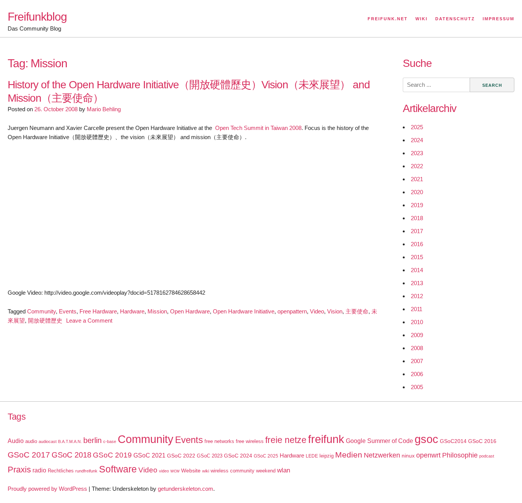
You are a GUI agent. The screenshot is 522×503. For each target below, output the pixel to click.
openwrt (428, 455)
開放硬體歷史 (45, 320)
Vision (334, 311)
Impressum (498, 18)
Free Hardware (98, 311)
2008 (417, 348)
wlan (283, 470)
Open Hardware (190, 311)
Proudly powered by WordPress (47, 488)
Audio (16, 441)
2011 (416, 309)
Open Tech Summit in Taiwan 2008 (258, 128)
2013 (417, 283)
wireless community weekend (243, 471)
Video (317, 311)
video (164, 471)
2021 (417, 179)
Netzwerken (382, 455)
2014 (417, 270)
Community (41, 311)
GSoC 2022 (181, 456)
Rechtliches (61, 471)
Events (67, 311)
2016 (417, 244)
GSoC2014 (453, 441)
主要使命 (356, 311)
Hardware (132, 311)
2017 (417, 231)
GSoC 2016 (482, 441)
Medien (348, 454)
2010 (417, 322)
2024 (417, 140)
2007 (417, 361)
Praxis (19, 469)
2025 (417, 127)
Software (118, 469)
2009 (417, 335)
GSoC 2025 (266, 456)
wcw (175, 471)
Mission (157, 311)
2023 (417, 153)
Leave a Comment (89, 320)
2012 (417, 296)
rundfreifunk (86, 471)
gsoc (426, 439)
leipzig (326, 456)
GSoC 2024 (238, 456)
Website (191, 470)
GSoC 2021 (149, 455)
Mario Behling (104, 109)
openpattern (292, 311)
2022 (417, 166)
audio (31, 441)
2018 (417, 218)
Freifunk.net (388, 18)
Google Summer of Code (379, 440)
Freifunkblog (37, 16)
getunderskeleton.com (185, 488)
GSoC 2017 (29, 454)
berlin (92, 440)
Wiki (421, 18)
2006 (417, 374)
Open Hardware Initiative (243, 311)
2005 (417, 387)
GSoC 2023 (209, 456)
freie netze (285, 440)
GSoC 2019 (112, 455)
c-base (109, 441)
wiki (205, 471)
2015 (417, 257)
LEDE (312, 456)
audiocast (48, 441)
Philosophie (460, 455)
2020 (417, 192)
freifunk (326, 439)
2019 (417, 205)
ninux (408, 456)
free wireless (250, 441)
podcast (486, 456)
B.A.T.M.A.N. (70, 441)
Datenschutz (455, 18)
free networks (219, 441)
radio (39, 470)
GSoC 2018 (71, 455)
